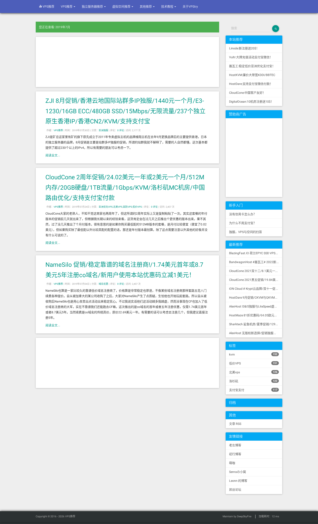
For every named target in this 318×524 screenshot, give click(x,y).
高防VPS (127, 206)
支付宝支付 (253, 390)
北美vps (253, 372)
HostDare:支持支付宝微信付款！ (251, 84)
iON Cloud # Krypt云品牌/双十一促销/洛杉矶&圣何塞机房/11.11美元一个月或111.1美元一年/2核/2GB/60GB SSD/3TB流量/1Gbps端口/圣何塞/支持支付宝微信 (256, 288)
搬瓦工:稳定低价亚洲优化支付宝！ (252, 66)
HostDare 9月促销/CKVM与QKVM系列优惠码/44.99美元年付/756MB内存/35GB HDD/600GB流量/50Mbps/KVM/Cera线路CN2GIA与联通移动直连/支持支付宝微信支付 (256, 297)
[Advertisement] (127, 62)
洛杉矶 (253, 381)
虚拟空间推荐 (121, 6)
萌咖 (232, 463)
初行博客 (235, 454)
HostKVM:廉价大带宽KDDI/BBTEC (252, 75)
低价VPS (137, 206)
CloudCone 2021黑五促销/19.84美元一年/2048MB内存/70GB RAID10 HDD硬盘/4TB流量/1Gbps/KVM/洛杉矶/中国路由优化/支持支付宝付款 (256, 279)
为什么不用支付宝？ (242, 223)
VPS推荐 (48, 6)
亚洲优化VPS (106, 206)
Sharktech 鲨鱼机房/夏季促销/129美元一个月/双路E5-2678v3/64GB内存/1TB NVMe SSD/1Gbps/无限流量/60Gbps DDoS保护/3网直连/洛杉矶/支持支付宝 (256, 324)
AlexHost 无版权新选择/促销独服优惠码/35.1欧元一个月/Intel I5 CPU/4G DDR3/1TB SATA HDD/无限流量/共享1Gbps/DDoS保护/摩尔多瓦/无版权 (256, 333)
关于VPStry (190, 6)
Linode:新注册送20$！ (244, 48)
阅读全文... (52, 155)
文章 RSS (235, 423)
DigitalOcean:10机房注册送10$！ (251, 101)
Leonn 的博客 (238, 480)
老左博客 (235, 445)
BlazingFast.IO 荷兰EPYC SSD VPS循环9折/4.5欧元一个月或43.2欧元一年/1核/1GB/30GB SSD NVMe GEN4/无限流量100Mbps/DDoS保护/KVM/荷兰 (256, 253)
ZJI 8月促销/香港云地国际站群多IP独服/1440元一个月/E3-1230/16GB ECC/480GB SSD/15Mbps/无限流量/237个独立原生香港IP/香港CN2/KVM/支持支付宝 (125, 111)
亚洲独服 (103, 130)
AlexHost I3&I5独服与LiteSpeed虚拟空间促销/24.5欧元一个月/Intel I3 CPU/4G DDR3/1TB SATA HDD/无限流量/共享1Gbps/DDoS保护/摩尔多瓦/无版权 (256, 306)
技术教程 (167, 6)
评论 (120, 130)
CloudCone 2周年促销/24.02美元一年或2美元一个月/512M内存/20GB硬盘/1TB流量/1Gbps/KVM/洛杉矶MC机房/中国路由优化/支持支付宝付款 (125, 187)
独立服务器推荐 (93, 6)
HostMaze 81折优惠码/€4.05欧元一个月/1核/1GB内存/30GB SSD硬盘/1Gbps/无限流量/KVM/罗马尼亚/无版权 (256, 315)
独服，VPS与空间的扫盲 (245, 232)
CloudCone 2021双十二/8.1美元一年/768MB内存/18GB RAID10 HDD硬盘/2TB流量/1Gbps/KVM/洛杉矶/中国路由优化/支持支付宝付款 (256, 271)
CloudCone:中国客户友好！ (247, 92)
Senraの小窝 (237, 472)
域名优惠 (103, 284)
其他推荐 (146, 6)
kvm (253, 354)
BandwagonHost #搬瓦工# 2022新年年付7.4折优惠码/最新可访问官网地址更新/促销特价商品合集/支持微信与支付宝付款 (256, 262)
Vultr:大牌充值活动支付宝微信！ (251, 57)
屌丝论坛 (235, 489)
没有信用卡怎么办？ (242, 214)
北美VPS (117, 206)
